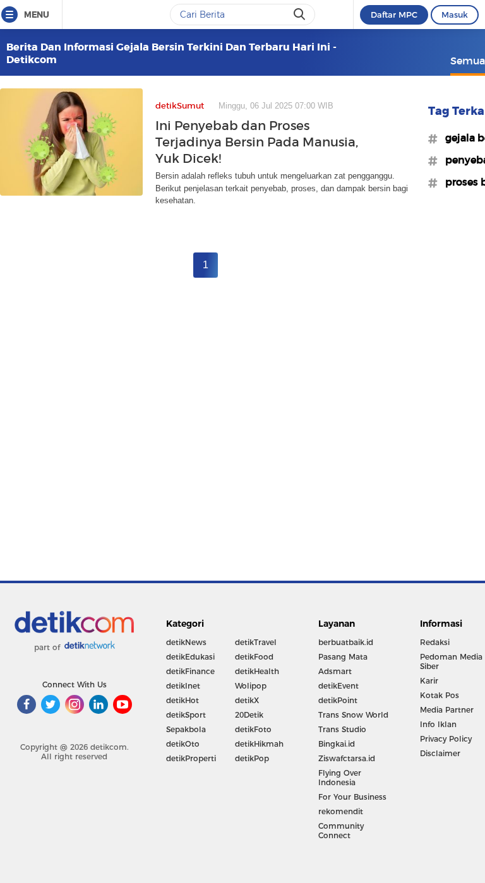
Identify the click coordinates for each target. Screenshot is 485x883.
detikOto (183, 744)
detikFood (254, 656)
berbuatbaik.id (345, 642)
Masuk (454, 14)
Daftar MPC (394, 14)
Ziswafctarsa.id (346, 758)
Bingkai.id (336, 744)
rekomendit (340, 811)
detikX (247, 700)
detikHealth (257, 671)
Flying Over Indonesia (339, 777)
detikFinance (190, 671)
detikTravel (256, 642)
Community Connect (341, 830)
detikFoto (253, 729)
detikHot (182, 700)
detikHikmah (259, 744)
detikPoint (337, 700)
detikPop (252, 758)
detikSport (186, 715)
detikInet (183, 685)
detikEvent (338, 685)
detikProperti (191, 758)
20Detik (249, 715)
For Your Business (352, 797)
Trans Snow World (353, 715)
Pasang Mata (343, 656)
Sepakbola (186, 729)
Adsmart (335, 671)
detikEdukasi (190, 656)
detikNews (186, 642)
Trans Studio (342, 729)
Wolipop (250, 685)
